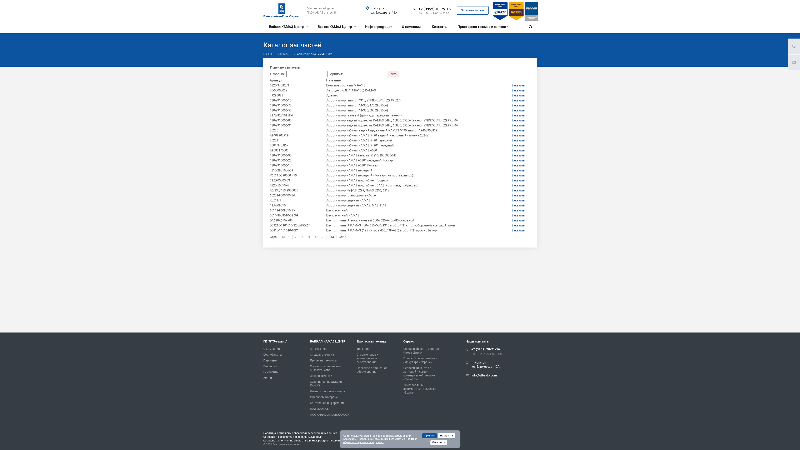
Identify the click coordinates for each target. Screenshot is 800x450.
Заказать (518, 85)
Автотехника (319, 348)
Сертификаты (272, 354)
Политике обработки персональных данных (380, 441)
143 (331, 237)
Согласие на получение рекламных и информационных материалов (306, 440)
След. (343, 237)
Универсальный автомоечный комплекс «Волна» (419, 388)
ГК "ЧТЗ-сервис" (275, 341)
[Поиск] (531, 27)
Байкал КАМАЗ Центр (287, 27)
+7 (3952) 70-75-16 (435, 9)
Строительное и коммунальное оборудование (367, 358)
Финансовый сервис (324, 397)
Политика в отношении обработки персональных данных (300, 433)
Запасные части (321, 376)
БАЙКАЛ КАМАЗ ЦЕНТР (327, 341)
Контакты (440, 27)
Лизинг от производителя (327, 391)
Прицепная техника (323, 360)
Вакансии (270, 366)
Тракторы (363, 348)
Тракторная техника (371, 341)
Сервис (408, 341)
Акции (267, 378)
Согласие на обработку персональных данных (292, 436)
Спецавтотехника (322, 354)
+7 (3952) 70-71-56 (485, 349)
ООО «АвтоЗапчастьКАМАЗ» (329, 414)
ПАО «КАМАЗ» (319, 408)
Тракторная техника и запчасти (483, 27)
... (322, 237)
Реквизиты (271, 372)
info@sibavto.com (484, 375)
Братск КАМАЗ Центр (335, 27)
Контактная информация (327, 403)
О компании (411, 27)
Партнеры (270, 360)
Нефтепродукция (378, 27)
